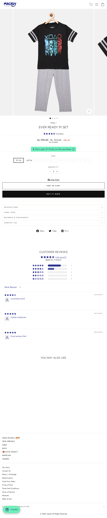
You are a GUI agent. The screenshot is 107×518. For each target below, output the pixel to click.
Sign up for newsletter (16, 507)
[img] (10, 295)
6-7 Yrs (40, 160)
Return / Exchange (9, 474)
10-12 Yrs (73, 160)
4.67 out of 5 (60, 257)
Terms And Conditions (10, 488)
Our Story (6, 467)
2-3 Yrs (18, 160)
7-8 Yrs (50, 160)
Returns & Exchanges (16, 217)
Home (53, 123)
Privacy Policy (7, 485)
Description (11, 207)
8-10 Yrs (62, 160)
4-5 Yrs (29, 160)
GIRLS (4, 445)
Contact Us (10, 223)
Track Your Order (8, 481)
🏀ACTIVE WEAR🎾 (10, 452)
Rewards (5, 495)
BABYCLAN (6, 455)
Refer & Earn (7, 499)
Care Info (9, 212)
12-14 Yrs (86, 160)
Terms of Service (8, 492)
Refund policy (7, 478)
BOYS (4, 448)
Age (53, 156)
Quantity (53, 167)
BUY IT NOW (53, 194)
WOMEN (5, 459)
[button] (50, 133)
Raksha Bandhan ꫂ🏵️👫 (11, 438)
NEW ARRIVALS (8, 441)
